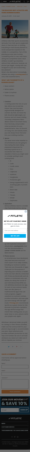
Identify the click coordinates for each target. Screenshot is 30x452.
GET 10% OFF (15, 236)
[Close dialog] (26, 211)
